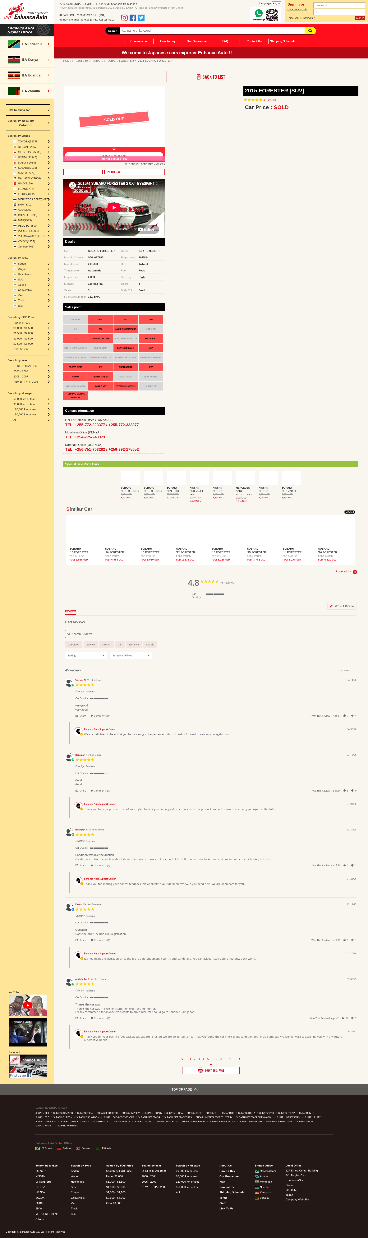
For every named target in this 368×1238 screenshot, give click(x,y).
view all (350, 512)
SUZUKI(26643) (27, 162)
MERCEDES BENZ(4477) (33, 199)
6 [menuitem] (212, 1059)
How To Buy (227, 1170)
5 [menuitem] (208, 1059)
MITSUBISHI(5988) (29, 152)
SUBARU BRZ (42, 1117)
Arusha (264, 1176)
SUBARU (40, 1203)
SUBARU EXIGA (85, 1113)
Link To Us (226, 1208)
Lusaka (264, 1197)
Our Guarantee (197, 41)
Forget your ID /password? (301, 18)
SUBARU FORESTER (107, 1113)
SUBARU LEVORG (144, 1121)
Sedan (22, 263)
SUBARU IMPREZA (131, 1113)
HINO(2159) (25, 183)
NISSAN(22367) (27, 146)
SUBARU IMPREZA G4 (149, 1117)
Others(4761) (26, 246)
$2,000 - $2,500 (23, 338)
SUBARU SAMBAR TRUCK (222, 1121)
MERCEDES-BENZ (46, 1213)
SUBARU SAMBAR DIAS (194, 1121)
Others (39, 1219)
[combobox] (86, 655)
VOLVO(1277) (26, 241)
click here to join (297, 9)
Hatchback (24, 274)
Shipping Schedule (282, 41)
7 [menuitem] (217, 1059)
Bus (20, 305)
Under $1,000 (21, 322)
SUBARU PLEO (194, 1113)
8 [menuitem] (221, 1059)
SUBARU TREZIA (286, 1113)
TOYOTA (40, 1170)
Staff (222, 1203)
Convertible (25, 289)
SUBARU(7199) (27, 167)
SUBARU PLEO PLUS (167, 1121)
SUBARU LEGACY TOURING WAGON (112, 1121)
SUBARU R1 (212, 1113)
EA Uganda (87, 1148)
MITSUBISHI (43, 1181)
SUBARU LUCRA (174, 1113)
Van (20, 295)
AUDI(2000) (25, 209)
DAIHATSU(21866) (29, 178)
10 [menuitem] (230, 1059)
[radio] (73, 644)
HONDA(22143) (27, 157)
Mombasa (266, 1181)
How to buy (168, 41)
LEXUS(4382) (26, 194)
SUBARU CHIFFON (63, 1117)
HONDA (40, 1187)
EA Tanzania (47, 1148)
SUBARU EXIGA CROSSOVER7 (119, 1117)
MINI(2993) (25, 220)
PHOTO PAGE (114, 172)
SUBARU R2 (228, 1113)
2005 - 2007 (20, 376)
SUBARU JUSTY (313, 1117)
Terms (223, 1197)
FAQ (225, 41)
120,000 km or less (25, 409)
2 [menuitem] (195, 1059)
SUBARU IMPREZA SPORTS (178, 1117)
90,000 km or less (24, 404)
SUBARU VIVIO (267, 1113)
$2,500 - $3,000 (23, 343)
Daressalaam (268, 1170)
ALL (15, 419)
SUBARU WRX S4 (305, 1121)
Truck (21, 300)
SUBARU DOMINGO (63, 1113)
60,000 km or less (24, 398)
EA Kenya (67, 1148)
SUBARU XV (305, 1113)
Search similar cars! (114, 156)
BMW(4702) (25, 204)
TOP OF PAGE (182, 1089)
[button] (82, 716)
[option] (114, 124)
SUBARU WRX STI (44, 1126)
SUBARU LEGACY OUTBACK (75, 1121)
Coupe (22, 284)
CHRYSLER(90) (27, 215)
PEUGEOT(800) (28, 225)
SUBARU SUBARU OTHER (279, 1121)
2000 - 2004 (20, 371)
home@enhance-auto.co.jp (75, 19)
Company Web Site (297, 1199)
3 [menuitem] (199, 1059)
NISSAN (40, 1176)
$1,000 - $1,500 (23, 328)
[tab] (341, 606)
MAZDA (40, 1192)
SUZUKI (40, 1197)
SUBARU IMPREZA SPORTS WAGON (254, 1117)
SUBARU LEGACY (154, 1113)
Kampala (265, 1192)
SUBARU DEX (42, 1113)
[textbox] (355, 672)
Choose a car (139, 41)
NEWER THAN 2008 (25, 381)
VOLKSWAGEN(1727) (31, 236)
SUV (20, 279)
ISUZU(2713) (26, 188)
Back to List (211, 76)
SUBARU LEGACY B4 (46, 1121)
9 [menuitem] (225, 1059)
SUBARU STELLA (246, 1113)
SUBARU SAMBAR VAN (250, 1121)
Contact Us (254, 41)
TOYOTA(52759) (28, 141)
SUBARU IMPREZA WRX (289, 1117)
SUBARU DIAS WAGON (88, 1117)
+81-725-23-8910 (103, 19)
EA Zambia (107, 1148)
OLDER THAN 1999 (25, 365)
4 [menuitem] (203, 1059)
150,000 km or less (25, 414)
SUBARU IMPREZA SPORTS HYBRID (214, 1117)
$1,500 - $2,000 (23, 333)
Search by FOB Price (119, 1170)
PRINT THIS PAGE (211, 1070)
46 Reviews (269, 100)
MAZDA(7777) (26, 173)
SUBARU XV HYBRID (68, 1126)
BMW (38, 1208)
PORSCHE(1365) (28, 230)
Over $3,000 (21, 348)
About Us (225, 1165)
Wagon (22, 268)
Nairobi (264, 1187)
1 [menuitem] (190, 1059)
